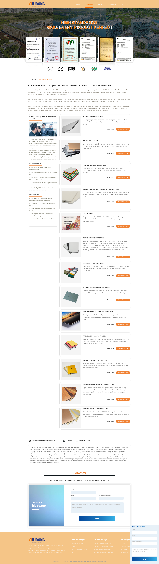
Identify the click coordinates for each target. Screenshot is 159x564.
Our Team (124, 550)
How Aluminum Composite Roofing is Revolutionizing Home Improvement (40, 200)
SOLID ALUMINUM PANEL (90, 141)
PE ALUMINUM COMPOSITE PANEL (93, 238)
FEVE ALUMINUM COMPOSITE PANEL (94, 336)
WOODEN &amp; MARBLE (80, 550)
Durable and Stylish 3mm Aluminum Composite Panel (40, 169)
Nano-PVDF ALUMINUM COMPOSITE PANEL (96, 287)
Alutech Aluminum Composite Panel (104, 553)
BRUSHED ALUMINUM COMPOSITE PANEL (95, 409)
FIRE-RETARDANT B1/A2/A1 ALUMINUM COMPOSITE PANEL (101, 189)
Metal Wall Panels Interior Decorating (102, 544)
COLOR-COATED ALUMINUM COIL (93, 263)
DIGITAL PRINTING (77, 544)
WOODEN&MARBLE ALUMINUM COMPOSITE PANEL (98, 385)
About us (125, 4)
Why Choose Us (126, 547)
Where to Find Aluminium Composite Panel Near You (42, 210)
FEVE (73, 553)
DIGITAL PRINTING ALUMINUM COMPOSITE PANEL (98, 312)
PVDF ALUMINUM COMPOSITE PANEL (94, 165)
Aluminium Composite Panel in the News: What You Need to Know (41, 220)
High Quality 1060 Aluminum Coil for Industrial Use (43, 174)
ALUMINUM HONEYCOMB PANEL (93, 117)
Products (89, 4)
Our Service (124, 553)
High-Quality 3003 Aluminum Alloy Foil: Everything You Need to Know (41, 189)
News (100, 4)
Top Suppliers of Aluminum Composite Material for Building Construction (41, 215)
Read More (110, 129)
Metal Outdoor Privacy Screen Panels (104, 547)
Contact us (112, 4)
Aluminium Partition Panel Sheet (102, 550)
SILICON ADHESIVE (89, 214)
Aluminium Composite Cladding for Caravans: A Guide (43, 184)
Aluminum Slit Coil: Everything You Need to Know (42, 205)
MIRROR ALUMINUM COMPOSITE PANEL (95, 360)
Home (78, 4)
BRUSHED (75, 547)
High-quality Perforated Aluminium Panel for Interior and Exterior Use (42, 179)
